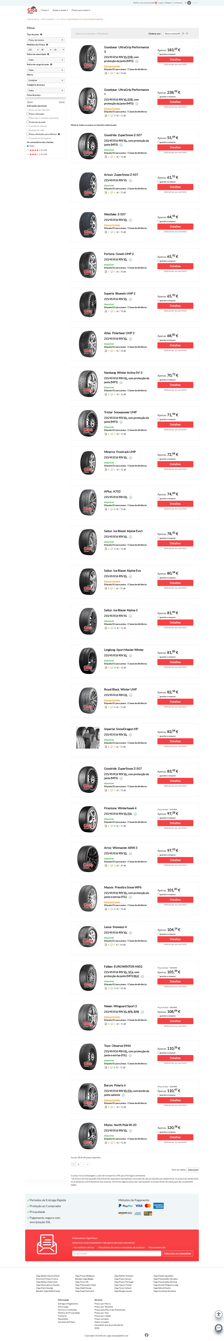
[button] (218, 1314)
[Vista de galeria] (187, 33)
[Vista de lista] (183, 33)
